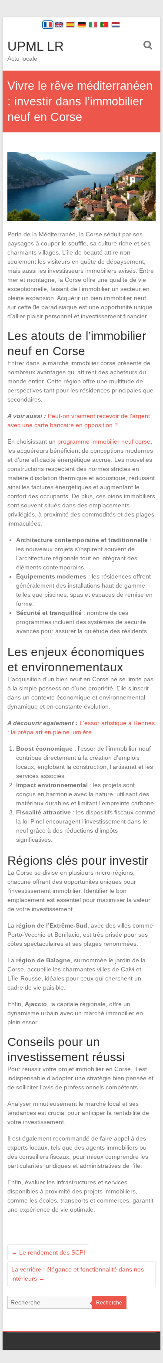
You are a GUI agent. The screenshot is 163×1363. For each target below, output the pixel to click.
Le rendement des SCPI (48, 1252)
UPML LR (35, 46)
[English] (59, 25)
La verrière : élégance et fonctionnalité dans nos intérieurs (77, 1274)
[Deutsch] (81, 25)
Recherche (109, 1303)
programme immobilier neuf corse (103, 441)
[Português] (104, 25)
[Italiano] (93, 25)
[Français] (47, 25)
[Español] (70, 25)
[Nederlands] (115, 25)
